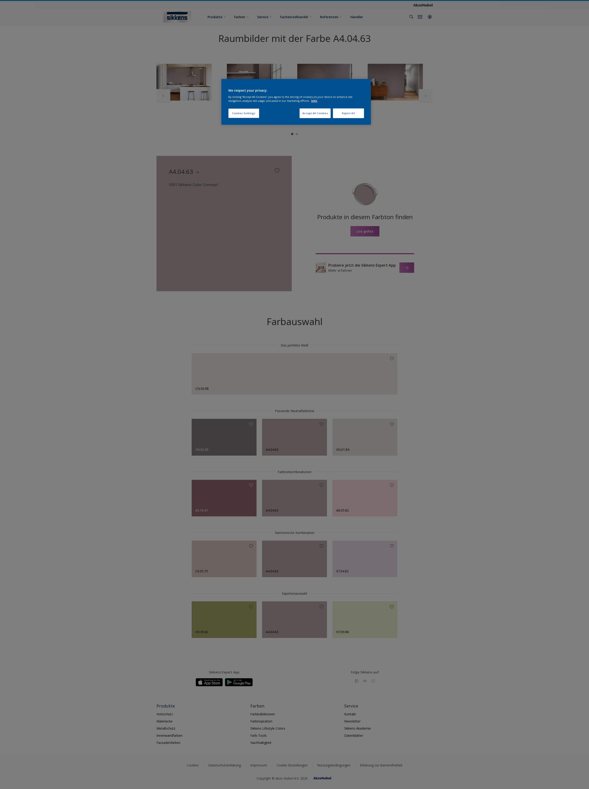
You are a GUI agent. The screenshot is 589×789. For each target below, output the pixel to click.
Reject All (348, 113)
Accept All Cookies (315, 113)
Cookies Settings (243, 113)
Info (314, 100)
